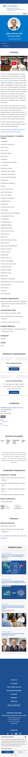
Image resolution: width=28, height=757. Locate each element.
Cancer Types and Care (14, 687)
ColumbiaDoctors (14, 672)
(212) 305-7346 (14, 368)
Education (14, 697)
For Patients (6, 46)
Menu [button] (25, 13)
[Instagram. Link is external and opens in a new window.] (20, 734)
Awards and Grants (6, 631)
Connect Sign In (14, 392)
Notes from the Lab (6, 553)
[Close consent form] (25, 737)
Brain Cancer (5, 604)
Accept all (7, 752)
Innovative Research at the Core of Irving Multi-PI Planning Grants (13, 634)
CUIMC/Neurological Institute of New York (12, 407)
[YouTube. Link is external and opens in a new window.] (16, 734)
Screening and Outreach (14, 690)
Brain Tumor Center (6, 80)
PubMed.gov (5, 538)
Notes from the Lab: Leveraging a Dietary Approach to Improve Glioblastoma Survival (14, 582)
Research (14, 694)
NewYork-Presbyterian (14, 667)
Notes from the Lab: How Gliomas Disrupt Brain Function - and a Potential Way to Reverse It (13, 556)
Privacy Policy (13, 754)
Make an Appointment (14, 705)
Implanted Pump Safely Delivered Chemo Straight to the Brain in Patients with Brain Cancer (13, 607)
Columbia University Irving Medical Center (14, 1)
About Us (14, 680)
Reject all (20, 752)
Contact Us (14, 701)
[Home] (14, 8)
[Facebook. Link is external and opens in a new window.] (8, 734)
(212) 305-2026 (5, 425)
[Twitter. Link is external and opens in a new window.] (12, 734)
